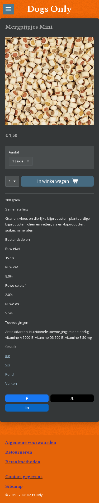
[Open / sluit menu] (8, 9)
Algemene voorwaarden (30, 442)
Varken (11, 383)
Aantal (14, 152)
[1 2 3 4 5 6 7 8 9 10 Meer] (12, 181)
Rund (9, 374)
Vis (7, 365)
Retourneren (18, 452)
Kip (7, 355)
